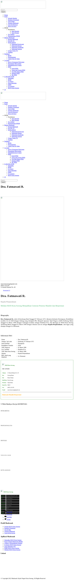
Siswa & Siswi (12, 26)
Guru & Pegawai (13, 25)
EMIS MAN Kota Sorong (11, 548)
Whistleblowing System (14, 65)
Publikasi (7, 54)
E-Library (11, 81)
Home (6, 15)
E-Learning (11, 86)
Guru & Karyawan (9, 533)
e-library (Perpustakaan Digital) (13, 543)
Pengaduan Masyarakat (14, 63)
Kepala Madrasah (13, 39)
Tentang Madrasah (13, 23)
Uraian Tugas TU (13, 50)
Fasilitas (10, 52)
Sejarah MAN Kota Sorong (12, 526)
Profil (5, 16)
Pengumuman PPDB (14, 36)
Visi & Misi (11, 21)
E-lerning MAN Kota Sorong (12, 545)
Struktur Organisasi (13, 20)
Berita (9, 55)
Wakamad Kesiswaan (18, 44)
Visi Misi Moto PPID (18, 72)
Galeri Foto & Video (14, 59)
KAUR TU (11, 41)
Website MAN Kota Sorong (12, 550)
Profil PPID (15, 68)
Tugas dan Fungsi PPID (18, 70)
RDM (9, 80)
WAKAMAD (12, 42)
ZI (5, 89)
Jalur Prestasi (15, 33)
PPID (9, 67)
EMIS (9, 85)
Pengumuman (12, 57)
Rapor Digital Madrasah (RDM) (13, 541)
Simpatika (11, 78)
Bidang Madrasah (9, 37)
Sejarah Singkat (12, 18)
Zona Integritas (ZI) (10, 546)
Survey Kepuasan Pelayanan (16, 62)
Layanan (6, 60)
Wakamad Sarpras (17, 49)
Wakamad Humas (17, 46)
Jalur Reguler (15, 31)
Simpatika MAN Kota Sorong (12, 540)
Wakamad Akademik (17, 47)
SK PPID (14, 75)
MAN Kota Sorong (13, 88)
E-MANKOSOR (9, 76)
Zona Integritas (12, 83)
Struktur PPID (16, 73)
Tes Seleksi (11, 34)
